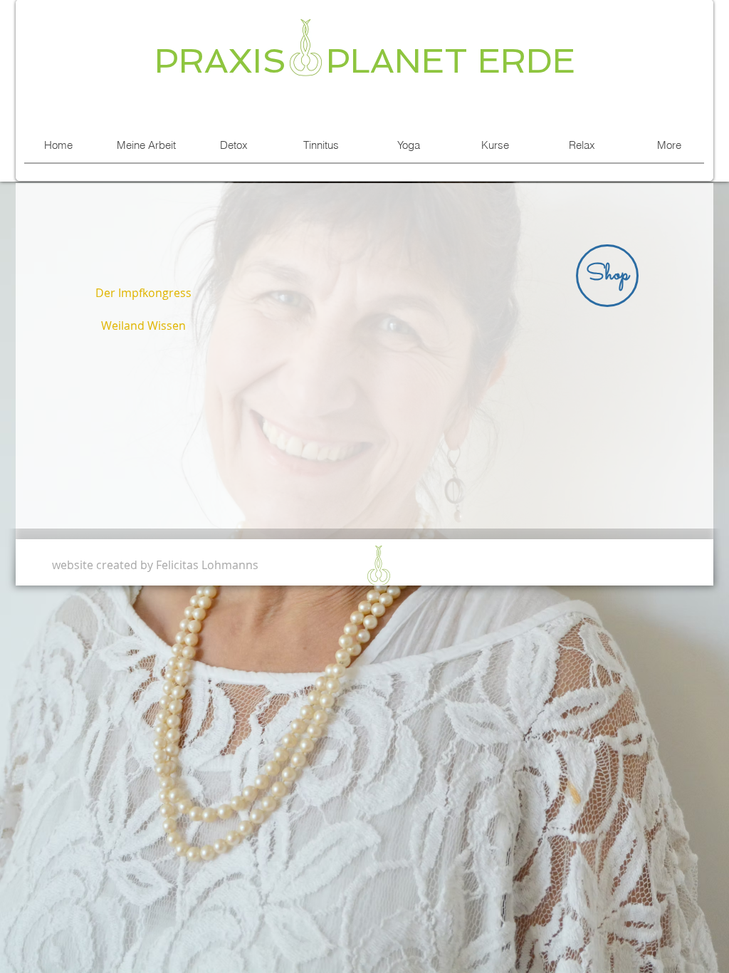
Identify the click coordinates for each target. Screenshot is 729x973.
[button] (607, 275)
